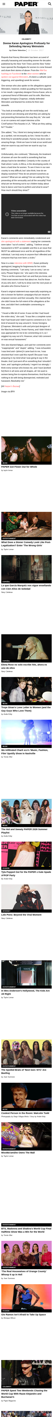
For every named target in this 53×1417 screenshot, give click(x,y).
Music (5, 463)
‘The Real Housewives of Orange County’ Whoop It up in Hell (23, 1273)
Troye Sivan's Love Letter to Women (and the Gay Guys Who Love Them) (26, 709)
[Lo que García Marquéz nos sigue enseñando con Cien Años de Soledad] (26, 567)
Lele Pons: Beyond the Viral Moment (21, 914)
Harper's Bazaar (12, 386)
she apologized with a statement (16, 241)
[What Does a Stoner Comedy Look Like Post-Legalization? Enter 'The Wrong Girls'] (26, 524)
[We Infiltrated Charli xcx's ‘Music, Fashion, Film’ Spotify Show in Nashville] (26, 732)
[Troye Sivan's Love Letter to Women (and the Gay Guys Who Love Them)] (26, 689)
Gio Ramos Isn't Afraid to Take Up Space (23, 1314)
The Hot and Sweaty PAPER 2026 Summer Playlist (24, 831)
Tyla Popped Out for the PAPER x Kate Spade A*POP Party (26, 874)
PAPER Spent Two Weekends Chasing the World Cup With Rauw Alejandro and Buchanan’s (24, 1393)
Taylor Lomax (9, 549)
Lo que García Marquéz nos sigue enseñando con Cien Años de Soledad (26, 587)
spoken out (6, 77)
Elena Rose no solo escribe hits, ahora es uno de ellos (24, 666)
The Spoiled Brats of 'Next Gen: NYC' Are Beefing (23, 1071)
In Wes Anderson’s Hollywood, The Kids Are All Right (25, 992)
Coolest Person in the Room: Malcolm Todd (25, 1113)
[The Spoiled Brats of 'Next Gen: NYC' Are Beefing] (26, 1052)
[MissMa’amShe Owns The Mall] (26, 1134)
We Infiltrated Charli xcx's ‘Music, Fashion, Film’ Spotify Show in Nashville (24, 752)
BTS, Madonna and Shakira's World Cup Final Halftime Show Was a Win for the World (26, 1230)
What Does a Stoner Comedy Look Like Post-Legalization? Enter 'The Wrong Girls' (26, 544)
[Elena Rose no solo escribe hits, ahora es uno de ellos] (26, 646)
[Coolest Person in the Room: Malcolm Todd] (26, 1095)
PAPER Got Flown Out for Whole (19, 467)
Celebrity (26, 39)
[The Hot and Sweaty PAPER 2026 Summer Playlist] (26, 811)
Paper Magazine (10, 1401)
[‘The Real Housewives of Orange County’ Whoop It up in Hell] (26, 1253)
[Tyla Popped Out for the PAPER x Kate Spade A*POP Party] (26, 854)
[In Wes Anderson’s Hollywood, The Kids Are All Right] (26, 972)
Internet (6, 911)
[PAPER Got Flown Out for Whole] (26, 449)
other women (33, 74)
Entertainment (9, 538)
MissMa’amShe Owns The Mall (18, 1152)
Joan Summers (9, 1077)
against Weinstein (20, 77)
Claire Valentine (19, 50)
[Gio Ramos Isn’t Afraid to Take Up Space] (26, 1296)
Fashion (6, 868)
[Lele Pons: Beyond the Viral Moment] (26, 897)
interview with (23, 263)
